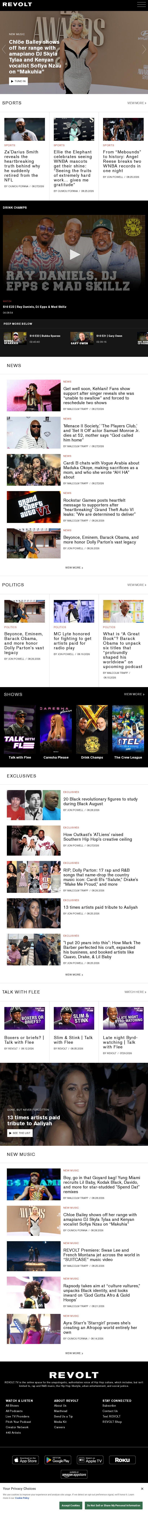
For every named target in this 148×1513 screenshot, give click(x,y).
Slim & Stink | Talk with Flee (73, 1040)
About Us (60, 1406)
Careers (59, 1427)
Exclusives (71, 792)
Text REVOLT (112, 1416)
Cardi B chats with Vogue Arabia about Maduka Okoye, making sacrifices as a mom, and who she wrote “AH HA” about (101, 470)
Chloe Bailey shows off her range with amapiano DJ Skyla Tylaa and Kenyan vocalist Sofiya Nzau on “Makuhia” (100, 1219)
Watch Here (134, 992)
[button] (74, 254)
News (67, 381)
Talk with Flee (20, 757)
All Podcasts (14, 1411)
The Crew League (128, 757)
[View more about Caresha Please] (56, 729)
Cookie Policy (22, 1498)
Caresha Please (56, 757)
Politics (10, 627)
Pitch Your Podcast (18, 1422)
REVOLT (13, 1048)
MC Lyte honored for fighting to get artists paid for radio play (73, 641)
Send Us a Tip (63, 1416)
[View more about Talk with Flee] (20, 729)
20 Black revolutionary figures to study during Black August (100, 801)
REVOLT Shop (112, 1422)
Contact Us (110, 1411)
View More (135, 103)
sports (9, 145)
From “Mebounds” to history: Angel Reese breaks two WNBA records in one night (122, 161)
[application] (74, 255)
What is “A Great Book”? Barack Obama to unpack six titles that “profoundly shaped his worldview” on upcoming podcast (122, 650)
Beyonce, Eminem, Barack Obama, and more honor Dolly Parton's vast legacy (101, 539)
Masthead (60, 1411)
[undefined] (24, 129)
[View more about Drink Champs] (92, 729)
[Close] (142, 1489)
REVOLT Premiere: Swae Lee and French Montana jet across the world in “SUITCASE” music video (101, 1254)
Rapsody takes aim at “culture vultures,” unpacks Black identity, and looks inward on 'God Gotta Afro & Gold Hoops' (101, 1293)
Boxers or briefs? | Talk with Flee (24, 1040)
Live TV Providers (17, 1416)
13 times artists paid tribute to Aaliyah (100, 907)
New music (71, 1170)
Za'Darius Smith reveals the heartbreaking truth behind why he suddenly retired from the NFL (22, 166)
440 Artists (13, 1433)
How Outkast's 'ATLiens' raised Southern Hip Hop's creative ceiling (97, 837)
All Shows (12, 1406)
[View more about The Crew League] (128, 729)
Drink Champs (92, 757)
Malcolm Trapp (77, 409)
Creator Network (17, 1427)
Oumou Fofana (18, 186)
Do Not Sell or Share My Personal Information (113, 1505)
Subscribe (109, 1406)
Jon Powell (115, 177)
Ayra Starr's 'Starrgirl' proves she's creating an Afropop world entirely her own (100, 1327)
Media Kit (60, 1422)
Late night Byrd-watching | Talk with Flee (120, 1042)
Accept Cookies (71, 1505)
